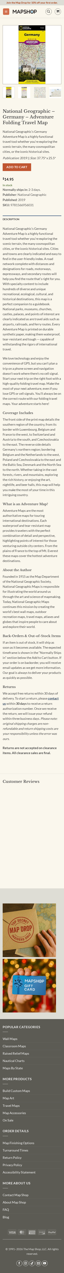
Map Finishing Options (18, 1143)
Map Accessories (14, 1113)
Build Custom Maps (16, 1091)
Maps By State (13, 1068)
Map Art (8, 1098)
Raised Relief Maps (16, 1053)
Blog (6, 1217)
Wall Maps (10, 1039)
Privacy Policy (12, 1165)
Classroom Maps (14, 1046)
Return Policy (12, 1158)
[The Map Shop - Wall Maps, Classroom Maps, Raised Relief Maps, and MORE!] (24, 11)
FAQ (6, 1210)
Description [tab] (11, 219)
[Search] (49, 11)
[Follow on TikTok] (32, 1263)
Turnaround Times (15, 1150)
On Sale (8, 1120)
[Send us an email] (38, 1263)
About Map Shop (14, 1202)
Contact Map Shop (15, 1195)
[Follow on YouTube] (45, 1263)
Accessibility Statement (19, 1172)
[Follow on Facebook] (19, 1263)
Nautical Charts (14, 1061)
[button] (6, 11)
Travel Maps (11, 1106)
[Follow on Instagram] (26, 1263)
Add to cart (16, 167)
